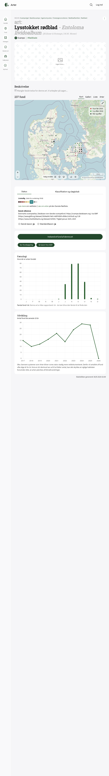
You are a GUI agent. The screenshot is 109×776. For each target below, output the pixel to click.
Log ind (99, 4)
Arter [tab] (102, 96)
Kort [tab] (81, 96)
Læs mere (22, 206)
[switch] (55, 177)
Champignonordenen (61, 18)
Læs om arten (43, 206)
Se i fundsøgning (26, 245)
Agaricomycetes (47, 18)
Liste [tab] (95, 96)
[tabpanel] (60, 212)
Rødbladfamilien (75, 18)
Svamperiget (25, 18)
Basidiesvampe (35, 18)
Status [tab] (24, 191)
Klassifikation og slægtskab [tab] (67, 191)
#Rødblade (31, 37)
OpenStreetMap (89, 177)
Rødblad (84, 18)
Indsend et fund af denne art (60, 236)
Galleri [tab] (88, 96)
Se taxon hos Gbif (45, 245)
